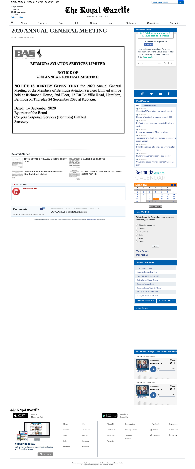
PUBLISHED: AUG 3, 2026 (145, 356)
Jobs (111, 23)
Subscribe (175, 23)
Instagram (156, 435)
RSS (57, 2)
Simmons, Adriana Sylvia (145, 284)
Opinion (94, 23)
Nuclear (142, 228)
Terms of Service (91, 219)
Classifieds (152, 23)
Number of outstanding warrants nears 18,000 (154, 117)
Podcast (173, 435)
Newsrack (85, 446)
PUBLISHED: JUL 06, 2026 (145, 382)
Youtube (173, 424)
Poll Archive (142, 255)
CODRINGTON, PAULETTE (147, 268)
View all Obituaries (145, 301)
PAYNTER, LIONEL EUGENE (148, 276)
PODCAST (49, 2)
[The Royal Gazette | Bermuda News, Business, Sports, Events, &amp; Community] (97, 10)
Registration (130, 424)
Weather (85, 435)
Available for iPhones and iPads (37, 415)
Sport (61, 23)
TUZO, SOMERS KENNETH (147, 296)
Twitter (155, 429)
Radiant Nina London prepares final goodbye (153, 156)
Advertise (110, 441)
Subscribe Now (17, 17)
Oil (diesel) (143, 231)
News (24, 23)
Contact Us (111, 429)
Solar (141, 235)
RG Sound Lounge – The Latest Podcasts (156, 351)
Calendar (85, 441)
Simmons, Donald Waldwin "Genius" (149, 288)
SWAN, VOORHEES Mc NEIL (148, 292)
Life (77, 23)
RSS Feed (174, 429)
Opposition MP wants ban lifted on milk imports (154, 111)
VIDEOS (30, 2)
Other (141, 241)
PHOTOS (39, 2)
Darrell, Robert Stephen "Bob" (147, 272)
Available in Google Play (124, 415)
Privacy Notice (131, 429)
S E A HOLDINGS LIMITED (93, 159)
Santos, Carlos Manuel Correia (147, 280)
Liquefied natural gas (147, 225)
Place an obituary (167, 301)
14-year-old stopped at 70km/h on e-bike (152, 132)
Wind (141, 238)
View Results (142, 251)
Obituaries (130, 23)
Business (42, 23)
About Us (110, 424)
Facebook (155, 424)
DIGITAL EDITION (18, 2)
